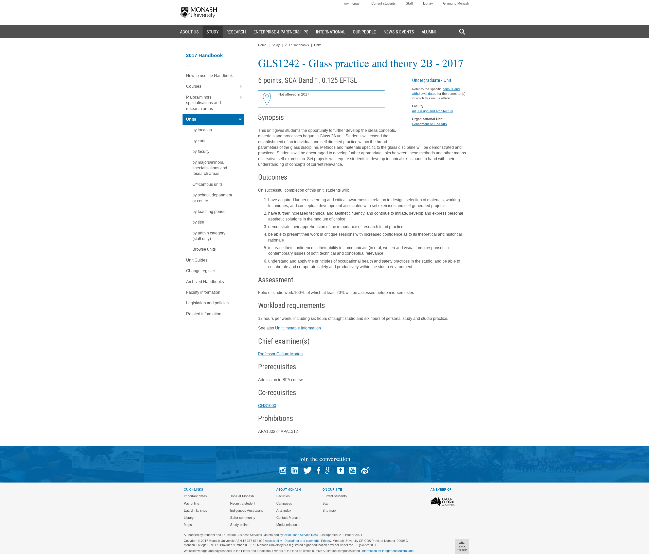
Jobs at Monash (242, 496)
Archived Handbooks (205, 282)
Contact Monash (288, 518)
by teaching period (209, 211)
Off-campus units (207, 184)
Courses (193, 86)
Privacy (326, 541)
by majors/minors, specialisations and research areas (209, 168)
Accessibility (273, 541)
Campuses (284, 503)
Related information (203, 314)
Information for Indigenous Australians (387, 551)
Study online (239, 525)
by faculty (200, 151)
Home (262, 45)
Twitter (307, 470)
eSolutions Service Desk (301, 535)
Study (276, 45)
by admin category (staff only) (208, 236)
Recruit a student (242, 503)
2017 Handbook (204, 55)
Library (428, 3)
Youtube (352, 470)
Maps (188, 525)
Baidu (365, 470)
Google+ (328, 470)
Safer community (242, 518)
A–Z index (283, 510)
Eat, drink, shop (195, 510)
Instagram (282, 470)
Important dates (195, 496)
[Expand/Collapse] (238, 86)
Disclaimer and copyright (301, 541)
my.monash (352, 3)
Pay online (191, 503)
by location (202, 130)
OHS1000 (267, 405)
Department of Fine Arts (429, 124)
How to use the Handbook (209, 75)
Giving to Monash (456, 3)
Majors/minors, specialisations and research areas (203, 103)
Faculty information (203, 292)
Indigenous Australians (246, 510)
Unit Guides (196, 260)
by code (199, 141)
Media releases (287, 525)
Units (191, 119)
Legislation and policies (207, 303)
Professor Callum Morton (280, 354)
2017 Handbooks (297, 45)
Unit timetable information (298, 328)
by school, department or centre (212, 198)
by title (198, 222)
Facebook (318, 470)
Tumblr (340, 470)
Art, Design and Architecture (432, 111)
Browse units (204, 249)
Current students (383, 3)
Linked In (294, 470)
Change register (200, 271)
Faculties (283, 496)
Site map (329, 510)
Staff (409, 3)
